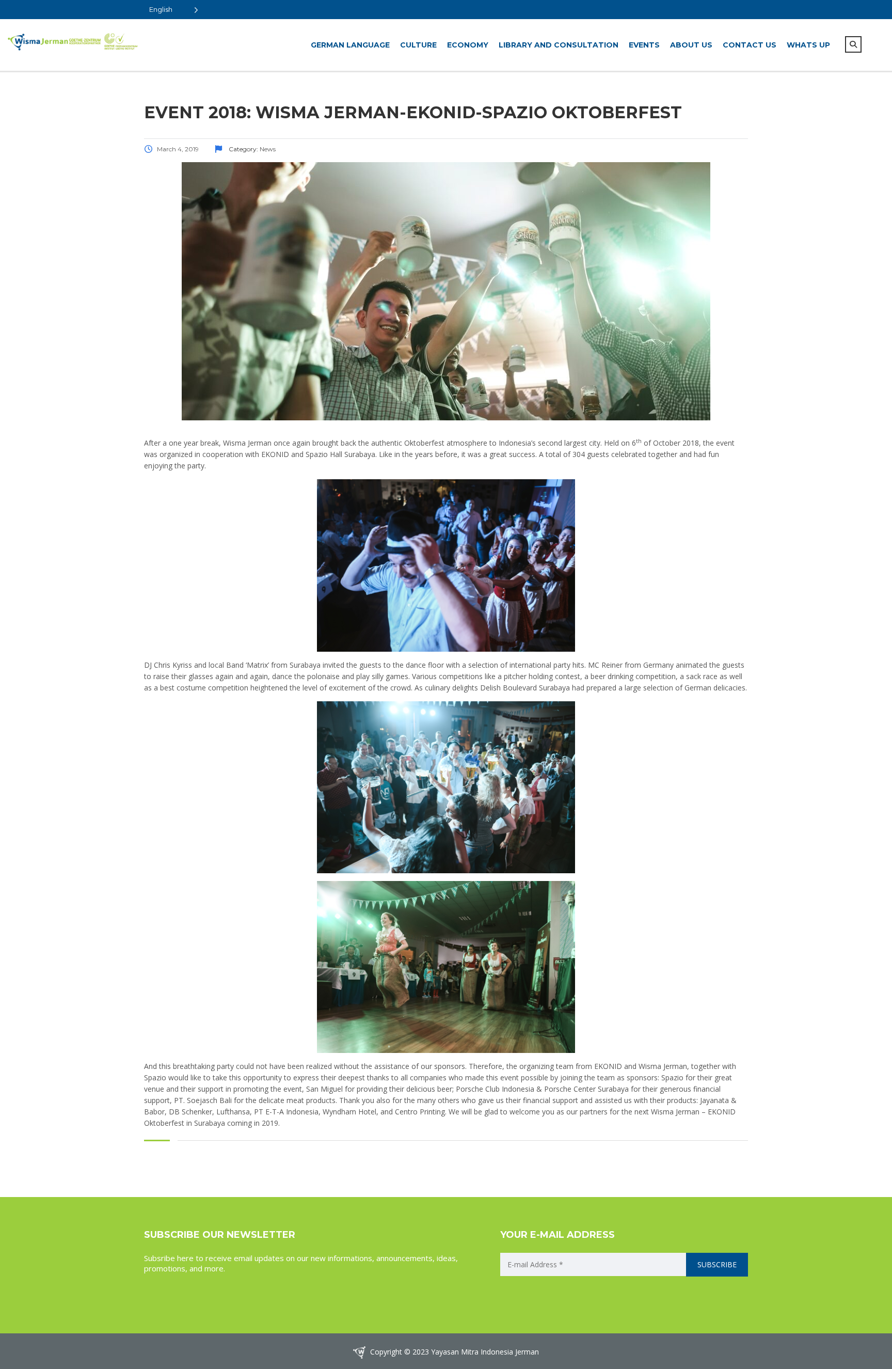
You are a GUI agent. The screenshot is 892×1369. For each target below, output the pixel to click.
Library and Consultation (558, 45)
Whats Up (808, 45)
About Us (691, 45)
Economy (467, 45)
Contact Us (749, 45)
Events (644, 45)
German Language (350, 45)
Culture (418, 45)
